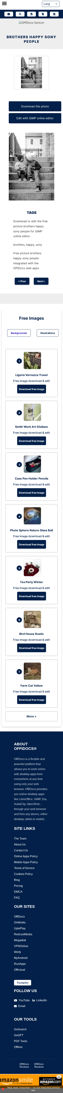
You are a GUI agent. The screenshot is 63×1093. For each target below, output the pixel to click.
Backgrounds (19, 332)
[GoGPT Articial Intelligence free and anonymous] (8, 14)
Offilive (18, 1047)
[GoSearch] (20, 14)
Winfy (17, 952)
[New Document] (31, 14)
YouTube (24, 1000)
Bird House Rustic (31, 634)
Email (21, 1006)
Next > (41, 281)
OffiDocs (19, 916)
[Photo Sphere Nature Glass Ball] (33, 523)
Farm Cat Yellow (31, 685)
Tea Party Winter (31, 582)
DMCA (18, 891)
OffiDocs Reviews (24, 1065)
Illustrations (47, 332)
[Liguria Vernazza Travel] (33, 368)
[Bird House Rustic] (33, 627)
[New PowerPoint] (54, 14)
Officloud (19, 969)
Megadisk (20, 940)
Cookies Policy (23, 874)
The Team (20, 838)
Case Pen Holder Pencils (31, 478)
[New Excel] (42, 14)
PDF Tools (20, 1041)
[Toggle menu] (4, 4)
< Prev (22, 281)
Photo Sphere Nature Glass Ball (31, 530)
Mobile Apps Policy (26, 862)
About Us (20, 844)
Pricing (18, 885)
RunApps (20, 963)
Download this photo (35, 106)
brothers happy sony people (31, 39)
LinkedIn (41, 1000)
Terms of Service (24, 868)
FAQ (17, 897)
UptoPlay (20, 928)
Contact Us (21, 850)
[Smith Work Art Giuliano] (33, 420)
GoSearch (20, 1029)
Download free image (31, 389)
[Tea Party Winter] (33, 575)
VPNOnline (21, 946)
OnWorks (20, 922)
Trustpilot (22, 982)
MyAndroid (20, 957)
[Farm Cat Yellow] (33, 679)
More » (31, 716)
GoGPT (18, 1035)
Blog (17, 879)
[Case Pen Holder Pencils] (33, 471)
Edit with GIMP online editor (35, 118)
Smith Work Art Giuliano (31, 426)
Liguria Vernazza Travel (31, 375)
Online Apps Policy (26, 856)
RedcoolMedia (23, 934)
